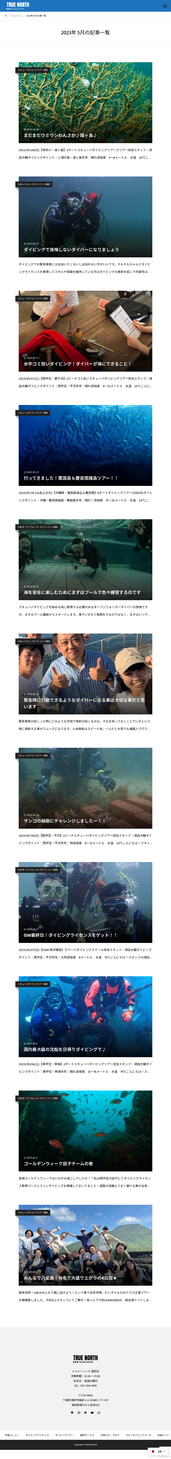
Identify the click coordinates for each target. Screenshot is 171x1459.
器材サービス (87, 1435)
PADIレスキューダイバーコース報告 (34, 184)
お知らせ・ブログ (110, 1435)
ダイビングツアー (64, 1435)
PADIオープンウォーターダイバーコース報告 (38, 527)
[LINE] (72, 1412)
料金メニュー (12, 1435)
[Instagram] (78, 1412)
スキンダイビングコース (138, 1435)
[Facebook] (85, 1412)
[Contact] (99, 1412)
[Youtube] (92, 1412)
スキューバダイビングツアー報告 (33, 70)
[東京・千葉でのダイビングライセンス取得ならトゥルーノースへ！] (85, 1358)
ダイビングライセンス (37, 1435)
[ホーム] (6, 16)
